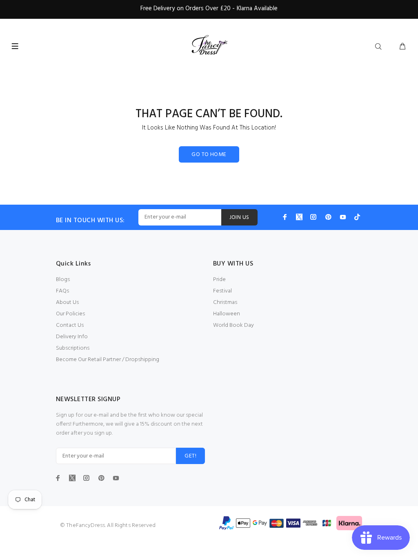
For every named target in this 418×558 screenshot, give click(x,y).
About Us (67, 302)
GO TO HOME (208, 154)
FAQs (62, 291)
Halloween (226, 314)
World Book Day (233, 325)
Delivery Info (72, 336)
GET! (190, 456)
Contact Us (70, 325)
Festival (222, 291)
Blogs (63, 279)
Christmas (225, 302)
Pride (219, 279)
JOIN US (239, 217)
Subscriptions (72, 348)
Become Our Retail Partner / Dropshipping (107, 359)
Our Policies (70, 314)
